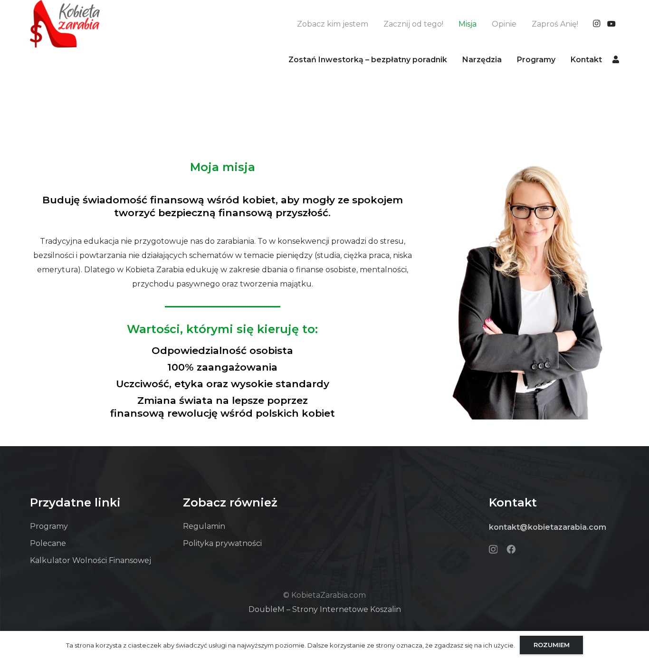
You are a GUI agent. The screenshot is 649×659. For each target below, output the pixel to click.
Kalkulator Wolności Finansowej (90, 560)
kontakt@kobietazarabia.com (547, 527)
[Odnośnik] (615, 59)
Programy (49, 526)
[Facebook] (510, 549)
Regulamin (204, 526)
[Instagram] (596, 23)
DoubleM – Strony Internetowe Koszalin (324, 609)
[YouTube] (611, 23)
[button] (509, 59)
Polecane (48, 543)
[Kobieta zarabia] (65, 24)
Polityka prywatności (222, 543)
